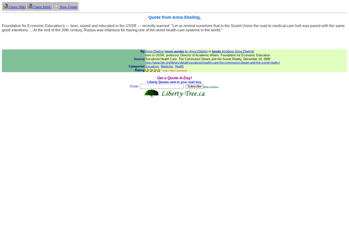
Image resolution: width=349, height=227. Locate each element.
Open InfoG (42, 7)
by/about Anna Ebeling (232, 51)
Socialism (152, 66)
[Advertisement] (174, 112)
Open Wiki (17, 7)
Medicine (167, 66)
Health (179, 66)
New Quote (68, 7)
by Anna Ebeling (186, 51)
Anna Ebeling (154, 51)
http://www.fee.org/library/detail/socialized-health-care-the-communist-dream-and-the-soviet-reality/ (212, 62)
